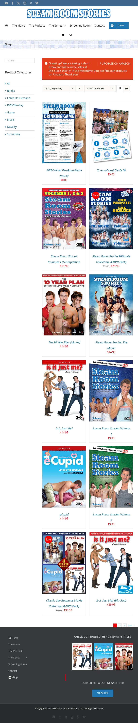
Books (11, 91)
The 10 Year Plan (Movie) (64, 342)
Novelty (12, 127)
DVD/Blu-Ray (15, 105)
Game (11, 112)
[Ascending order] (80, 88)
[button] (71, 34)
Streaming (13, 134)
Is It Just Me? (64, 428)
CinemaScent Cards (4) (111, 170)
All (8, 83)
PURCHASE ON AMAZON (115, 63)
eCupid (64, 514)
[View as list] (126, 88)
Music (10, 120)
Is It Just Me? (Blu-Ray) (111, 600)
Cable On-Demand (18, 98)
